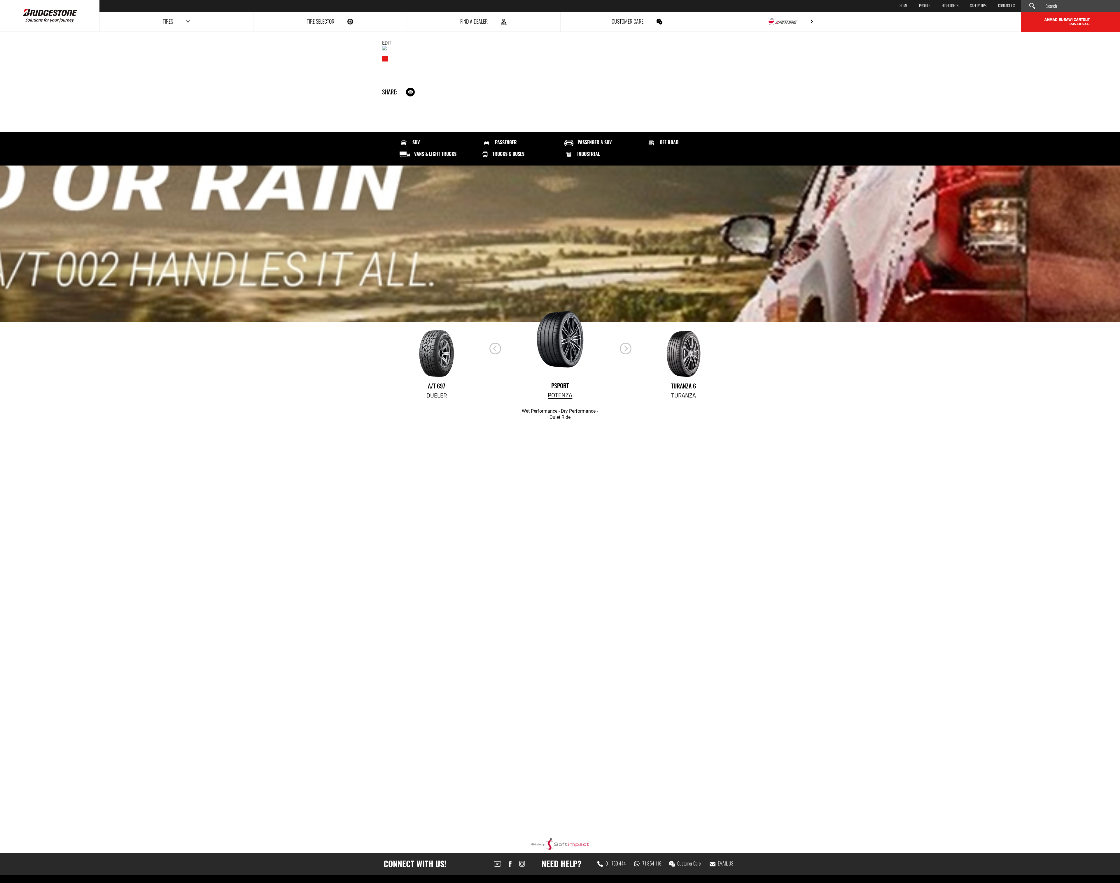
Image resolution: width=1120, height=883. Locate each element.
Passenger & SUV (595, 142)
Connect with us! (415, 863)
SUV (416, 142)
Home (903, 6)
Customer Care (689, 863)
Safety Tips (978, 6)
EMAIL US (725, 863)
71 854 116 (652, 863)
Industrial (588, 154)
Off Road (669, 142)
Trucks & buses (508, 154)
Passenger (506, 142)
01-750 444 (616, 863)
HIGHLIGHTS (950, 6)
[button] (625, 348)
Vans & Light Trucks (435, 154)
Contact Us (1006, 6)
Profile (924, 6)
